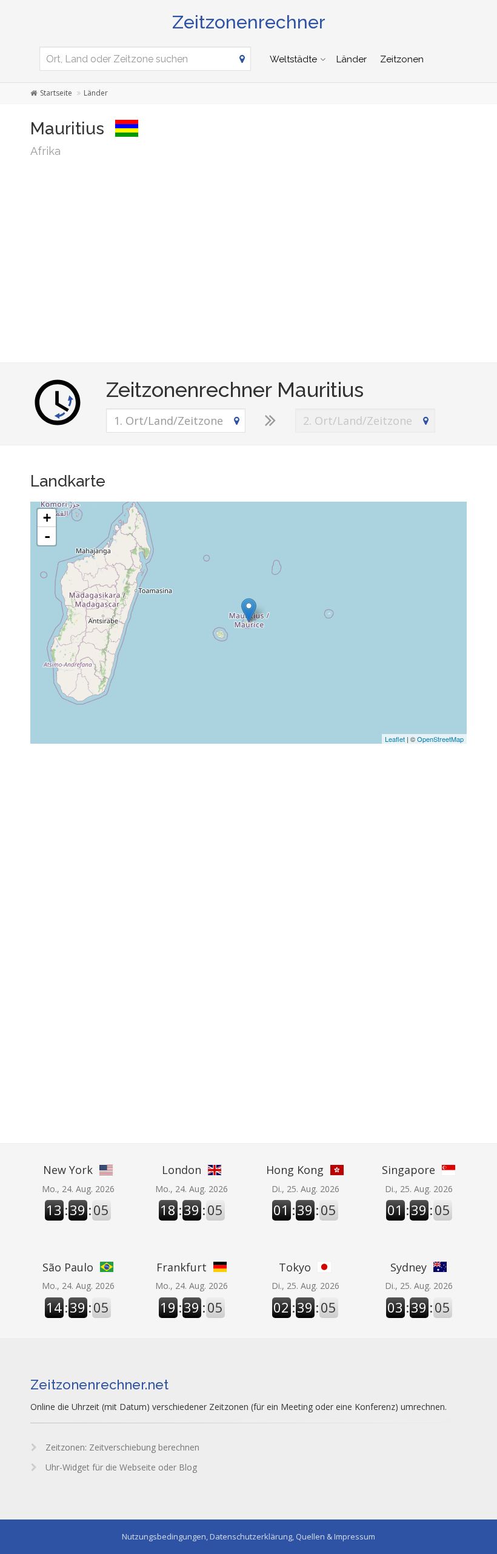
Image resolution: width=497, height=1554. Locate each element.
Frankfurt (181, 1267)
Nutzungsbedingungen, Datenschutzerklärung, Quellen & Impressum (248, 1536)
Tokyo (295, 1267)
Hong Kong (295, 1169)
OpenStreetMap (440, 739)
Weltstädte (293, 59)
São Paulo (67, 1267)
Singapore (408, 1169)
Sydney (408, 1267)
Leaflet (395, 739)
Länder (351, 59)
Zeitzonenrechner (248, 22)
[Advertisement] (248, 259)
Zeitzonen (402, 59)
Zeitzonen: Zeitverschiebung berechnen (121, 1447)
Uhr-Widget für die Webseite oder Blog (120, 1467)
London (181, 1169)
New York (68, 1169)
